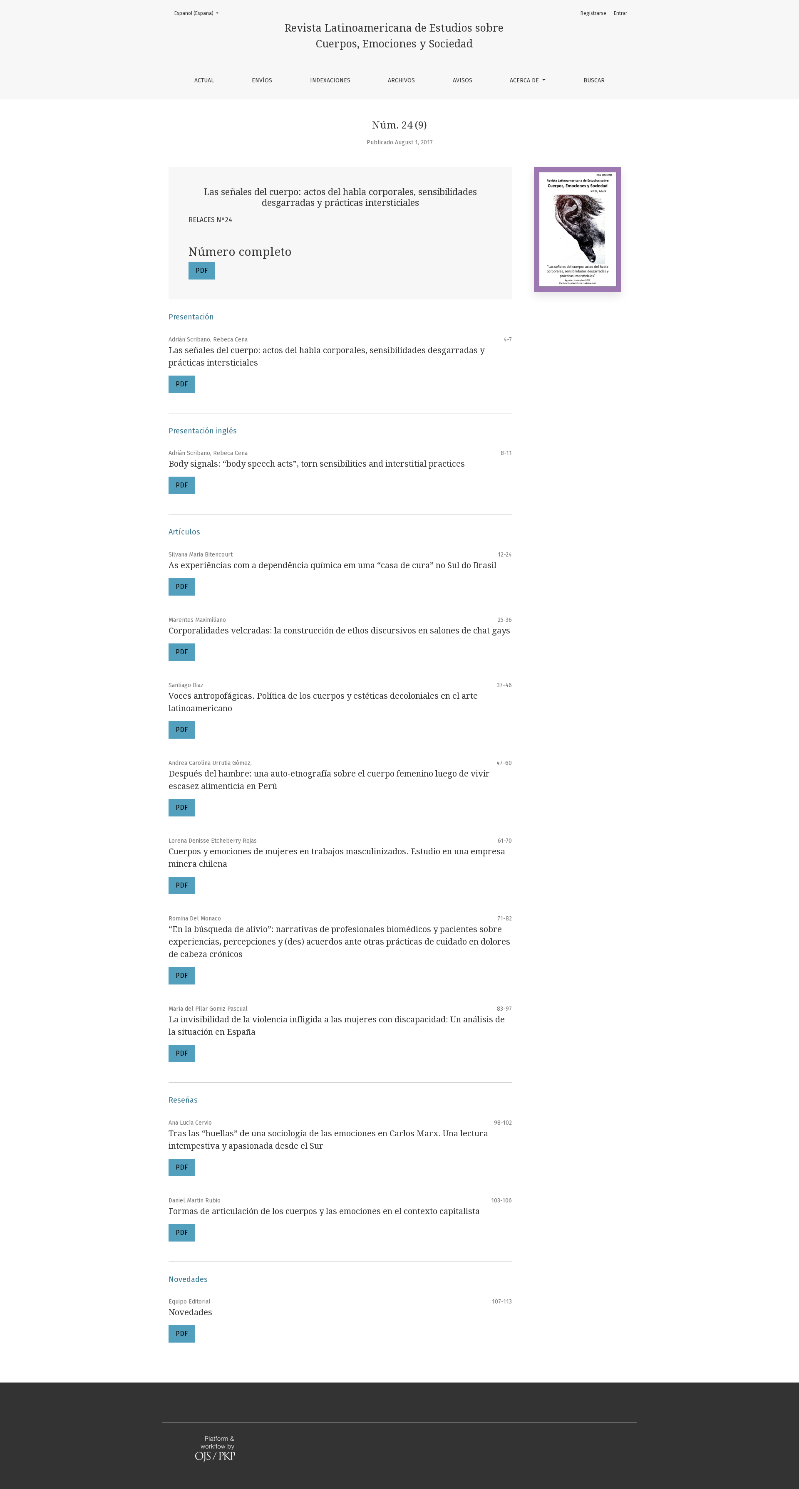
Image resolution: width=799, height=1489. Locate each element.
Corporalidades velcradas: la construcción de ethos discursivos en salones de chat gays (339, 631)
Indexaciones (330, 80)
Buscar (594, 80)
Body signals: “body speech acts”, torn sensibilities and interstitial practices (317, 464)
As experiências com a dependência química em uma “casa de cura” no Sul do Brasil (332, 565)
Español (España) (199, 13)
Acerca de (525, 80)
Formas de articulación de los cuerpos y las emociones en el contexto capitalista (324, 1211)
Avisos (462, 80)
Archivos (401, 80)
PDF (202, 271)
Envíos (262, 80)
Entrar (620, 13)
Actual (204, 80)
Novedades (190, 1312)
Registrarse (593, 13)
